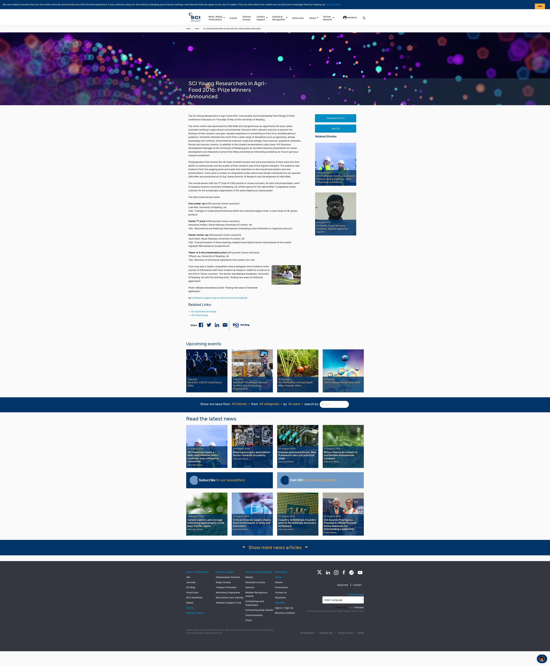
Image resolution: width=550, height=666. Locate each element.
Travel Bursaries (254, 615)
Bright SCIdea (223, 582)
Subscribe (342, 585)
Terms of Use (326, 633)
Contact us (281, 592)
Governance (281, 587)
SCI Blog (190, 587)
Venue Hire (298, 18)
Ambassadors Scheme (228, 577)
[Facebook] (343, 572)
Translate (359, 607)
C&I (188, 577)
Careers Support (261, 18)
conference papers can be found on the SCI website (219, 298)
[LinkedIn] (328, 572)
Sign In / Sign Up (284, 608)
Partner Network (327, 18)
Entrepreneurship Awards (259, 610)
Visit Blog (244, 325)
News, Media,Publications (216, 18)
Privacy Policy (345, 633)
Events (233, 18)
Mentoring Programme (228, 592)
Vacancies (280, 597)
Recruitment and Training (229, 597)
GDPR (361, 633)
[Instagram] (336, 572)
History (279, 582)
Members (352, 17)
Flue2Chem (192, 592)
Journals (191, 582)
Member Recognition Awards (256, 594)
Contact (357, 585)
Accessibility (307, 633)
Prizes (248, 620)
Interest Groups (247, 18)
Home (188, 29)
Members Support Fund (228, 603)
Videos (189, 603)
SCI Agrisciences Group (203, 311)
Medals (249, 577)
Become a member (285, 613)
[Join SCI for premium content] (285, 480)
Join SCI (335, 128)
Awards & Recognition (278, 18)
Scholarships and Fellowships (254, 603)
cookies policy (333, 4)
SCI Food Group (199, 315)
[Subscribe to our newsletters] (194, 480)
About (312, 18)
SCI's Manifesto (194, 597)
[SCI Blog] (351, 572)
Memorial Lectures (255, 582)
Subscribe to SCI (335, 118)
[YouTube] (360, 572)
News (197, 29)
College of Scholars (226, 587)
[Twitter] (319, 573)
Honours (249, 587)
